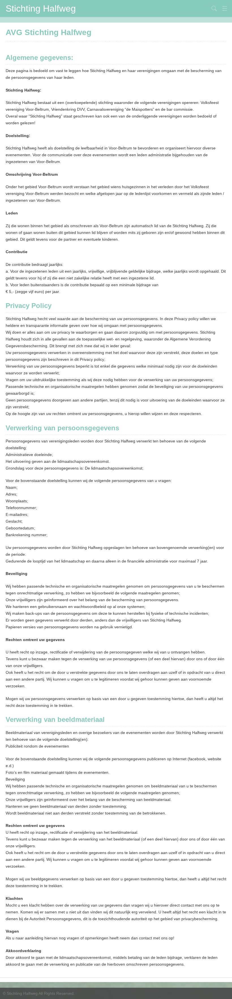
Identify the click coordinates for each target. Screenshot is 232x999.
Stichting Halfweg (41, 8)
